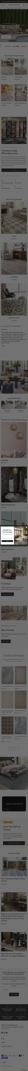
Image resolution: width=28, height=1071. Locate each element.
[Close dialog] (26, 527)
